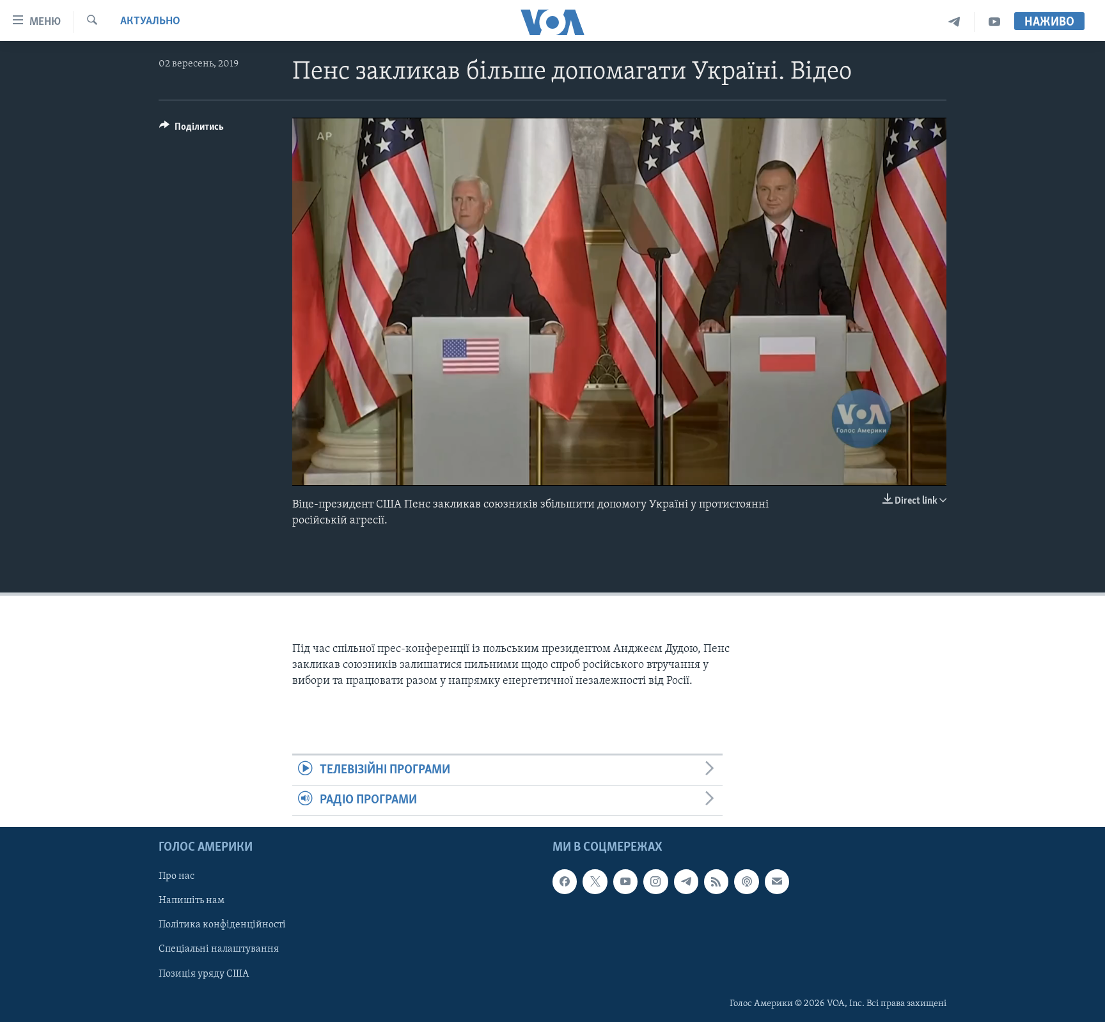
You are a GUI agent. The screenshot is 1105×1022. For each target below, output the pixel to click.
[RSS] (716, 882)
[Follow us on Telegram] (686, 882)
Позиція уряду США (204, 974)
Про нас (176, 877)
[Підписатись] (777, 882)
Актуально (150, 21)
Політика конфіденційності (222, 925)
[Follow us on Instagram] (655, 882)
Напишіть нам (191, 901)
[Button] (191, 130)
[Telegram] (954, 22)
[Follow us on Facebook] (564, 882)
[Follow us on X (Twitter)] (595, 882)
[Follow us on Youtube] (625, 882)
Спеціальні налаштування (219, 950)
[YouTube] (994, 22)
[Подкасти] (746, 882)
